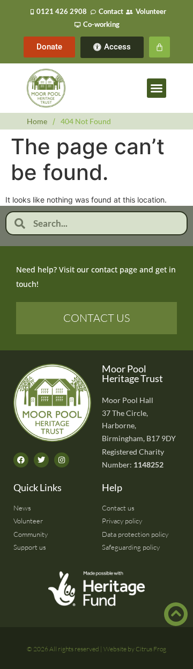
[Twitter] (41, 459)
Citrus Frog (151, 649)
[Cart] (159, 47)
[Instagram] (61, 459)
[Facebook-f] (20, 459)
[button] (156, 88)
